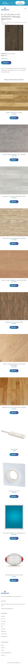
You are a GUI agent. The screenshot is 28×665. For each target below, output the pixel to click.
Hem (2, 21)
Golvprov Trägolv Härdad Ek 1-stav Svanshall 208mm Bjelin (14, 364)
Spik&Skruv (3, 631)
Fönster (3, 618)
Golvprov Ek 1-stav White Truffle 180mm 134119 (14, 196)
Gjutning (3, 623)
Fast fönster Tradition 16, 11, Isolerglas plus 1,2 (14, 533)
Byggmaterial (4, 636)
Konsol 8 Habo (14, 449)
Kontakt (3, 647)
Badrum (3, 616)
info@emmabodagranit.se (7, 608)
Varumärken (4, 634)
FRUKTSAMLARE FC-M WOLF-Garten (14, 575)
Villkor (2, 650)
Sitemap (3, 655)
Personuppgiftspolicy (6, 652)
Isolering (3, 628)
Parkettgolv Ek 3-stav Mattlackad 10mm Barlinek (14, 407)
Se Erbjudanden (20, 3)
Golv (8, 53)
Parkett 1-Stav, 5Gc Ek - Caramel (14, 112)
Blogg (2, 645)
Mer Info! (6, 62)
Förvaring (3, 621)
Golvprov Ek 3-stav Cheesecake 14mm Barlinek (14, 238)
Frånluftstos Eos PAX (14, 491)
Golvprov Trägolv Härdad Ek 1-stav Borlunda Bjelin (14, 280)
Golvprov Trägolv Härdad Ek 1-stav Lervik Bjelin (14, 154)
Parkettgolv (12, 53)
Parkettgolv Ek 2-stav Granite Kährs (14, 322)
